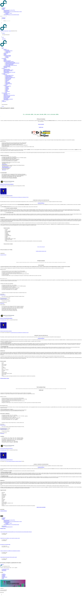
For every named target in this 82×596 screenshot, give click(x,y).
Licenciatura (5, 74)
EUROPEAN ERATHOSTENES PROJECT (6, 459)
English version (41, 127)
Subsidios (5, 59)
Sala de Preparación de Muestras (9, 63)
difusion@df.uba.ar (4, 164)
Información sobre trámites (7, 55)
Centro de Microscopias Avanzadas (10, 62)
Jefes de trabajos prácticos (8, 50)
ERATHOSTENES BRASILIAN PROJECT (6, 448)
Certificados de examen (8, 83)
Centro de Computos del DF (9, 64)
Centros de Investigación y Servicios (9, 61)
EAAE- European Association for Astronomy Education (13, 461)
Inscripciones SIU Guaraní (9, 76)
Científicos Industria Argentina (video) (41, 251)
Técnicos (5, 53)
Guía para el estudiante (7, 96)
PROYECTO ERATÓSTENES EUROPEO (6, 195)
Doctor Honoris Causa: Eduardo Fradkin (5, 544)
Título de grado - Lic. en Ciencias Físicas (9, 95)
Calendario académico (7, 69)
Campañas (6, 523)
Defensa (6, 89)
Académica (3, 8)
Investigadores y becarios (7, 66)
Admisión (6, 87)
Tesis (6, 92)
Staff (2, 48)
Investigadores (4, 58)
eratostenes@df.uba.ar (3, 254)
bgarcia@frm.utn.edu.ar (5, 166)
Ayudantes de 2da (7, 52)
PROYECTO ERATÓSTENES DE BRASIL (6, 184)
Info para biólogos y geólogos (9, 75)
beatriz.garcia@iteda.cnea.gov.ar (6, 167)
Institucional (3, 7)
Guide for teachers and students (41, 507)
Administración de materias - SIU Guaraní (9, 72)
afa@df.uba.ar (4, 169)
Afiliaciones (5, 67)
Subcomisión (7, 86)
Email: (3, 37)
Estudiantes (3, 73)
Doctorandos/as (7, 91)
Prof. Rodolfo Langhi (3, 185)
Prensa (3, 578)
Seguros (6, 84)
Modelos (6, 90)
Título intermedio (6, 99)
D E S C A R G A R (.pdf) (41, 246)
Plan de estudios (7, 82)
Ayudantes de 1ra (7, 51)
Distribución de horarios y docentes (10, 77)
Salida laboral (5, 94)
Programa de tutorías (6, 97)
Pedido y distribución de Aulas (8, 70)
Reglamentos (7, 88)
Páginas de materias (6, 71)
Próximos (3, 528)
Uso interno (3, 18)
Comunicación (4, 101)
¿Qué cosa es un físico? (7, 93)
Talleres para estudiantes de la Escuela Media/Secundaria (11, 14)
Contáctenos (2, 564)
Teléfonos (5, 54)
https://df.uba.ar (4, 570)
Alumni (3, 100)
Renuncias (6, 56)
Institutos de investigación (7, 60)
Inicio (3, 47)
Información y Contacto (8, 13)
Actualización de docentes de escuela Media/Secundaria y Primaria (13, 11)
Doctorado (5, 85)
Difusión (3, 9)
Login (3, 106)
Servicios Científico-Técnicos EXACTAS (11, 65)
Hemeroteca (7, 80)
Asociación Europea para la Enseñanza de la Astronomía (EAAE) (19, 197)
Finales (6, 81)
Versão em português (41, 124)
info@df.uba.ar (4, 569)
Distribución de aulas (8, 78)
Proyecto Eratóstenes (6, 12)
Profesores (5, 49)
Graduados (3, 575)
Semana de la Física (6, 10)
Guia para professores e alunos (4, 378)
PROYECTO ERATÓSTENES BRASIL (6, 318)
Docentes (3, 68)
